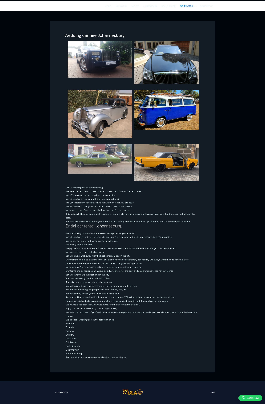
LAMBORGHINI (150, 6)
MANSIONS (121, 6)
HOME (108, 6)
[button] (194, 6)
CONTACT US (206, 6)
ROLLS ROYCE (169, 6)
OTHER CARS (186, 6)
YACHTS (135, 6)
